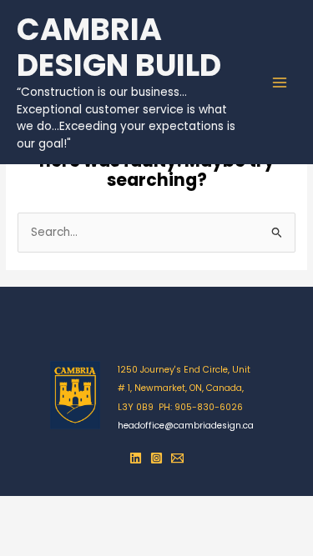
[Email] (177, 458)
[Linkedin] (135, 458)
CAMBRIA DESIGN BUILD (119, 48)
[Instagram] (156, 458)
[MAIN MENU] (280, 82)
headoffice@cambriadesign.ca (186, 425)
